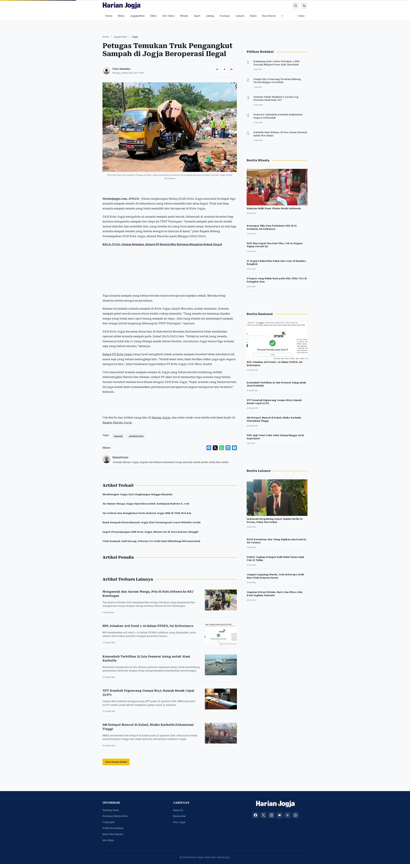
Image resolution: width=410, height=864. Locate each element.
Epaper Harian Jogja (117, 422)
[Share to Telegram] (234, 447)
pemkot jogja (136, 436)
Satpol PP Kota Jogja (117, 354)
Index (301, 15)
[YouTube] (279, 815)
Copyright (108, 822)
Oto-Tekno (168, 15)
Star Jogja (179, 822)
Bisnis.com (179, 816)
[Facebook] (255, 815)
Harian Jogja (161, 417)
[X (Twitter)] (263, 815)
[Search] (295, 5)
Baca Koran (269, 15)
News (121, 15)
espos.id (178, 810)
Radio (253, 15)
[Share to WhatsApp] (221, 447)
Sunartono (120, 457)
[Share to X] (215, 447)
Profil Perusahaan (112, 828)
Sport (197, 15)
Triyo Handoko (121, 69)
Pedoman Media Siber (115, 816)
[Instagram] (271, 815)
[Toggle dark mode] (304, 5)
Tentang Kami (110, 810)
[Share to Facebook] (208, 447)
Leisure (240, 15)
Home (108, 15)
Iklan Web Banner (112, 834)
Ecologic (225, 15)
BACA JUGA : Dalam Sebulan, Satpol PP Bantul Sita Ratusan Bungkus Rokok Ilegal (162, 244)
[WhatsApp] (295, 815)
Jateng (210, 15)
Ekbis (153, 15)
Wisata (184, 15)
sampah (118, 436)
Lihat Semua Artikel (116, 762)
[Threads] (287, 815)
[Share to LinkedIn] (228, 447)
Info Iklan (108, 840)
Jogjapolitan (137, 15)
